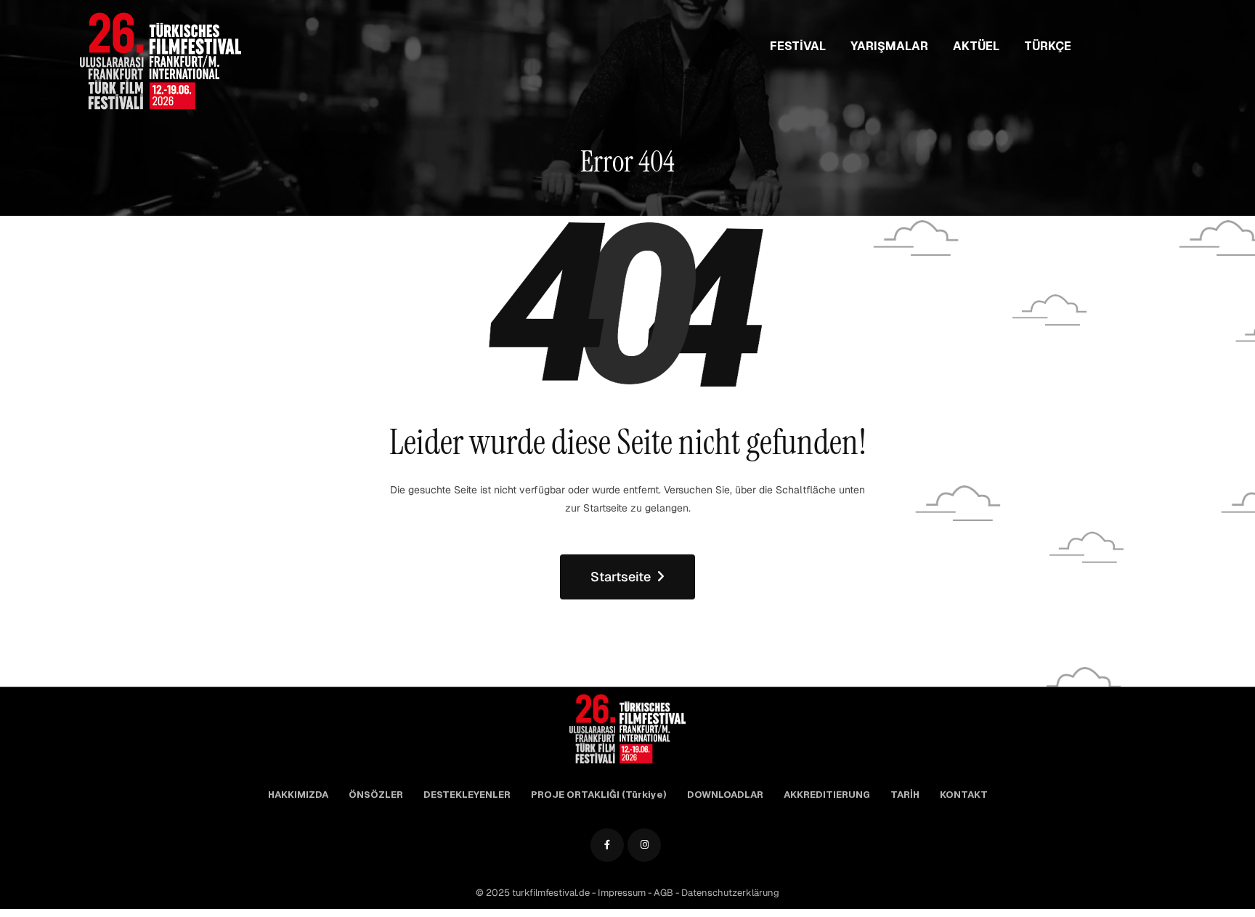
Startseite (620, 576)
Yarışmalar (889, 46)
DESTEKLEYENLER (467, 794)
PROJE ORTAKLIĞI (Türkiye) (599, 794)
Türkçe (1047, 46)
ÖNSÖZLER (376, 794)
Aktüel (976, 46)
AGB (664, 892)
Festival (798, 46)
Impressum (623, 892)
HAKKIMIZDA (298, 794)
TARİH (904, 794)
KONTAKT (964, 794)
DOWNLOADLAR (725, 794)
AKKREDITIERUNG (827, 794)
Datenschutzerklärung (730, 892)
